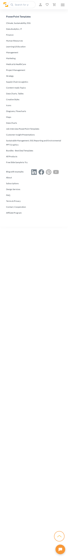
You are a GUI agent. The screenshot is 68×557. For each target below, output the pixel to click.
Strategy (10, 76)
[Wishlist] (46, 5)
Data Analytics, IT (14, 29)
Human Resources (14, 40)
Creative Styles (12, 99)
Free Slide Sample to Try (17, 162)
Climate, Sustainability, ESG (18, 23)
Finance (9, 35)
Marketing (11, 58)
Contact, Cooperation (16, 207)
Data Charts (11, 123)
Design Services (13, 189)
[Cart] (53, 5)
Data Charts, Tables (15, 93)
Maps (8, 117)
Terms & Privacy (13, 201)
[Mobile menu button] (63, 4)
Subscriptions (12, 183)
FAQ (8, 195)
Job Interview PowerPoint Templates (22, 129)
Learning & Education (16, 46)
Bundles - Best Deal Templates (19, 150)
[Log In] (40, 5)
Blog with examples (15, 171)
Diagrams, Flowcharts (16, 111)
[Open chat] (60, 549)
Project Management (15, 70)
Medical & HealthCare (16, 64)
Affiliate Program (14, 212)
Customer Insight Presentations (20, 134)
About (9, 177)
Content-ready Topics (16, 87)
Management (12, 52)
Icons (8, 105)
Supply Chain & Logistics (17, 82)
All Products (11, 156)
